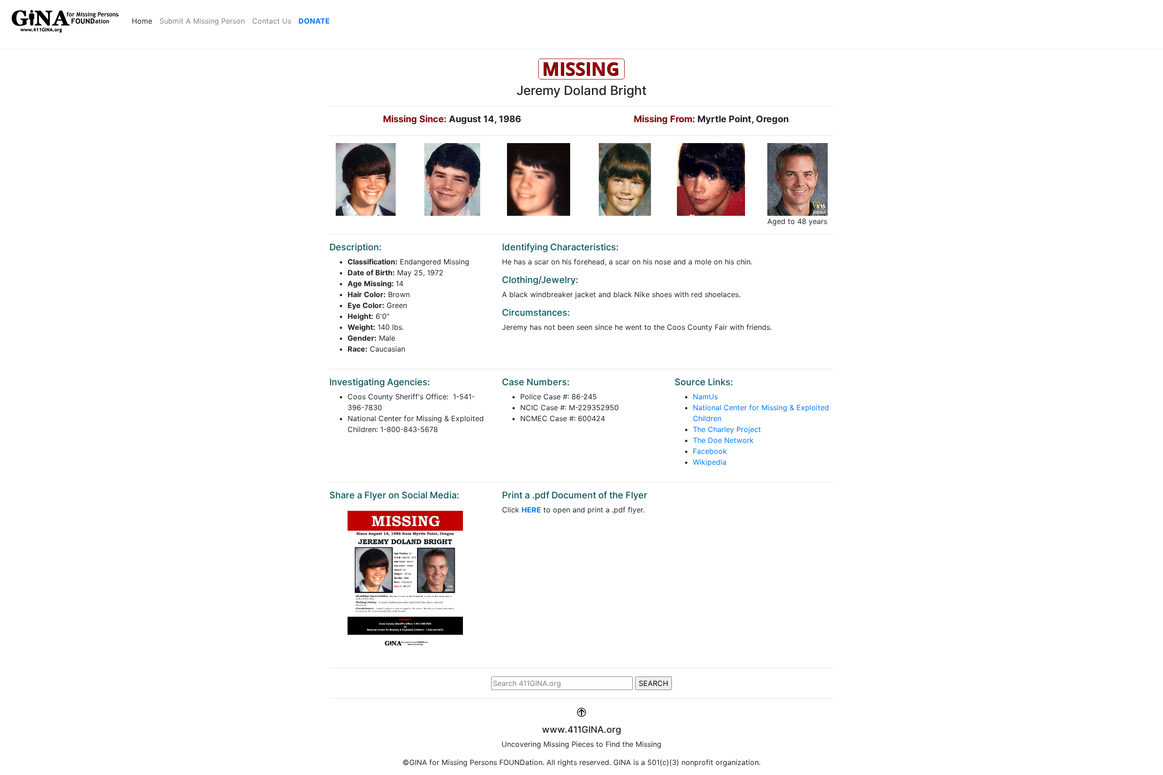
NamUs (705, 396)
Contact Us (271, 20)
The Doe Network (723, 440)
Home (144, 20)
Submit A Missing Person (202, 20)
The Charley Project (727, 429)
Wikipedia (709, 462)
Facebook (710, 451)
